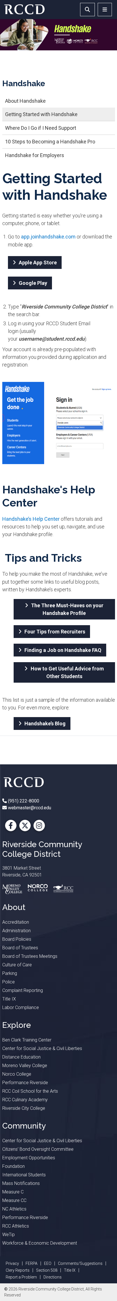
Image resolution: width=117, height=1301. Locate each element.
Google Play (33, 283)
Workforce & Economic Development (39, 1243)
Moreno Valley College (24, 1065)
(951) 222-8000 (23, 801)
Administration (16, 930)
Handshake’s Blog (45, 723)
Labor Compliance (20, 1007)
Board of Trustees (20, 947)
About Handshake (25, 101)
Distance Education (21, 1057)
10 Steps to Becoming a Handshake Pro (50, 142)
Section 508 (46, 1270)
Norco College (16, 1074)
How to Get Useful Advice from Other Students (67, 672)
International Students (24, 1175)
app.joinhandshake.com (48, 237)
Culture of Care (17, 964)
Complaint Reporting (22, 990)
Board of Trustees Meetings (29, 956)
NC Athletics (14, 1209)
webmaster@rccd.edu (29, 807)
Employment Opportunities (28, 1157)
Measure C (13, 1192)
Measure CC (14, 1200)
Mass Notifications (21, 1183)
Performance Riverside (25, 1082)
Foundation (13, 1166)
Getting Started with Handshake (41, 114)
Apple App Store (38, 262)
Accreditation (15, 922)
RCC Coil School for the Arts (30, 1091)
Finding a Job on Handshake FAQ (62, 650)
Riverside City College (23, 1108)
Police (8, 982)
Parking (9, 973)
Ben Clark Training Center (26, 1040)
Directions (52, 1277)
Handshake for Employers (34, 155)
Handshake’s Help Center (31, 519)
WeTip (8, 1234)
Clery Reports (18, 1270)
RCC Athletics (15, 1226)
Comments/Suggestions (80, 1263)
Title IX (9, 999)
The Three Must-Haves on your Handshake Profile (67, 609)
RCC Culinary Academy (25, 1099)
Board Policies (16, 939)
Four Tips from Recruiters (54, 632)
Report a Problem (21, 1277)
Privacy (12, 1263)
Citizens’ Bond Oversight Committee (38, 1149)
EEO (47, 1263)
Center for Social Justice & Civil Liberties (42, 1048)
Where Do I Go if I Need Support (40, 128)
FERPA (31, 1263)
